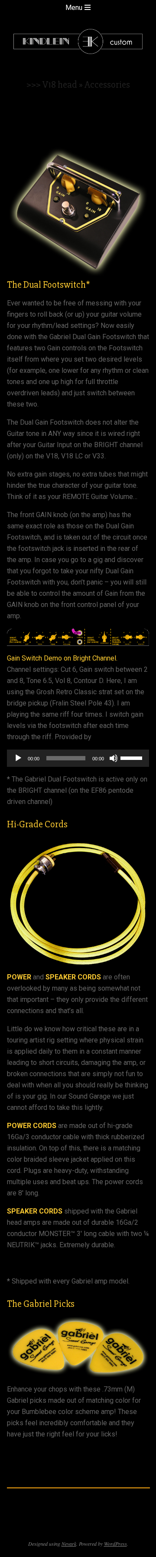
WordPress (115, 1543)
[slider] (132, 757)
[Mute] (113, 758)
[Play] (18, 758)
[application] (78, 758)
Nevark (69, 1543)
